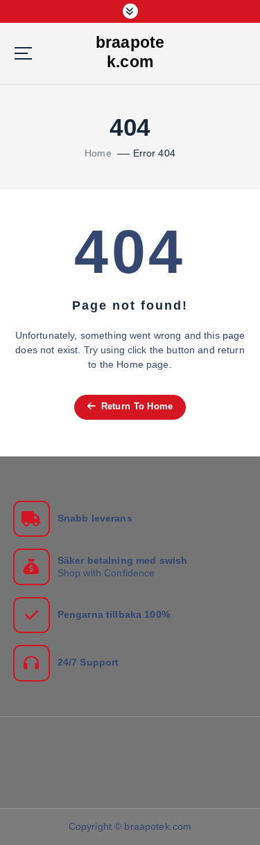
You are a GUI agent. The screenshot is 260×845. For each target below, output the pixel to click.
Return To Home (135, 406)
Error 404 (154, 153)
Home (98, 153)
